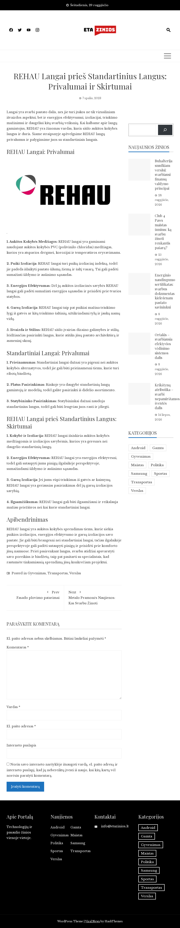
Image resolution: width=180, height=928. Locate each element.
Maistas (137, 465)
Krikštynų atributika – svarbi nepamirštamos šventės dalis (167, 396)
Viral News (92, 921)
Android (138, 448)
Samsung (139, 473)
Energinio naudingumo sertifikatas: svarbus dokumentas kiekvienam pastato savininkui (165, 291)
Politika (157, 465)
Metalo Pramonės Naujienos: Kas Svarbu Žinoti (91, 597)
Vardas (13, 707)
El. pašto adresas (21, 726)
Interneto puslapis (21, 745)
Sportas (160, 473)
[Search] (165, 130)
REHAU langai (69, 242)
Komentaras (18, 647)
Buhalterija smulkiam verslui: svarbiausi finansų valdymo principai (163, 175)
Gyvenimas (37, 573)
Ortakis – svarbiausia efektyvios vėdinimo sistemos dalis (163, 346)
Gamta (158, 448)
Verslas (75, 573)
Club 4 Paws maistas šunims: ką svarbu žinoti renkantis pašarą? (163, 231)
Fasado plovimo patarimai (37, 595)
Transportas (58, 573)
